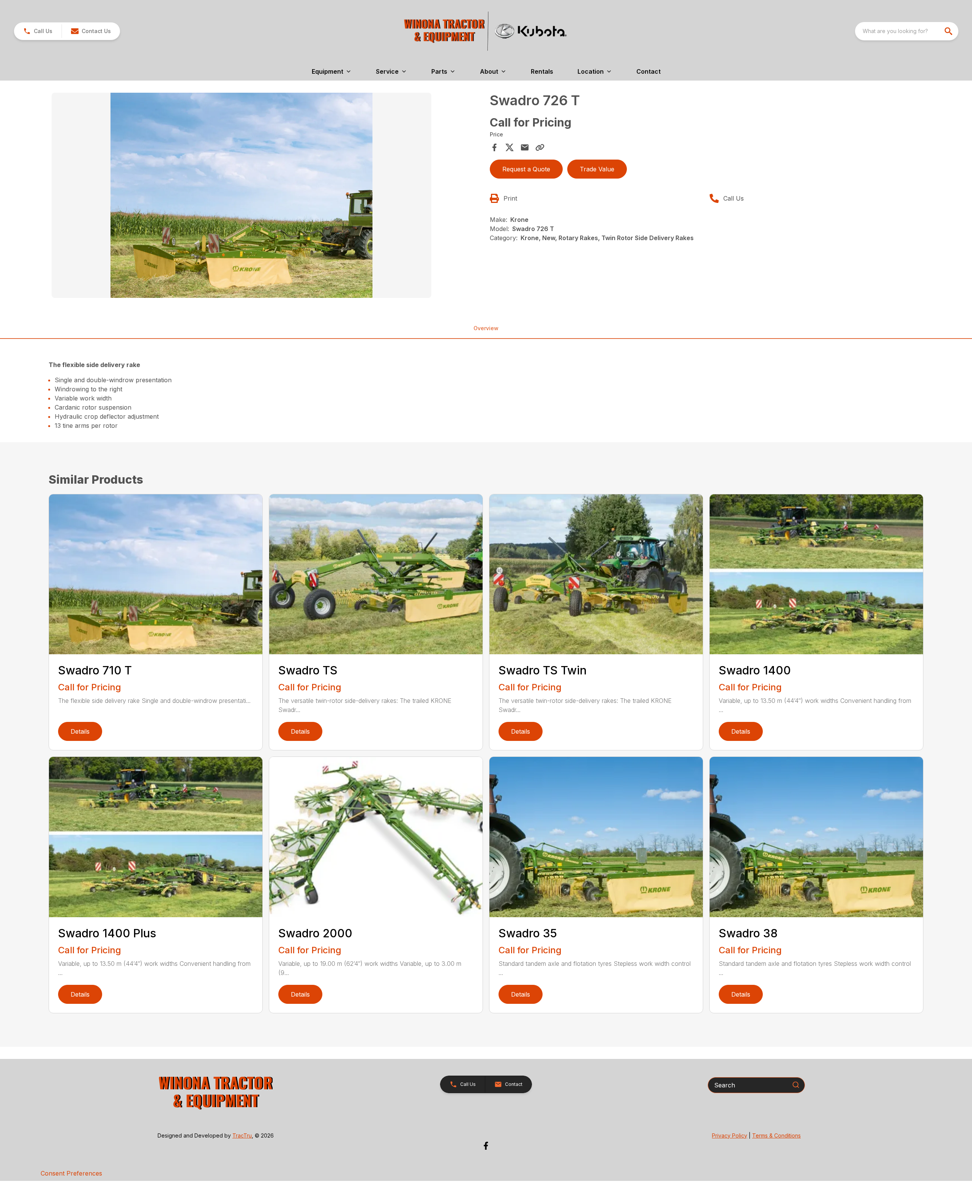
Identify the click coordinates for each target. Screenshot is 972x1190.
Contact (648, 71)
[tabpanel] (267, 196)
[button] (38, 31)
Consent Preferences (71, 1173)
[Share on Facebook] (494, 147)
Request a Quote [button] (526, 169)
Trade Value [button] (597, 169)
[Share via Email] (524, 147)
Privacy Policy (729, 1135)
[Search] (796, 1085)
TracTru (242, 1135)
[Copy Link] (539, 147)
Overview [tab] (486, 328)
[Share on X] (509, 147)
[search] (949, 31)
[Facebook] (486, 1146)
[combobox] (906, 31)
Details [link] (80, 731)
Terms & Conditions (776, 1135)
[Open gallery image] (241, 195)
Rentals (542, 71)
